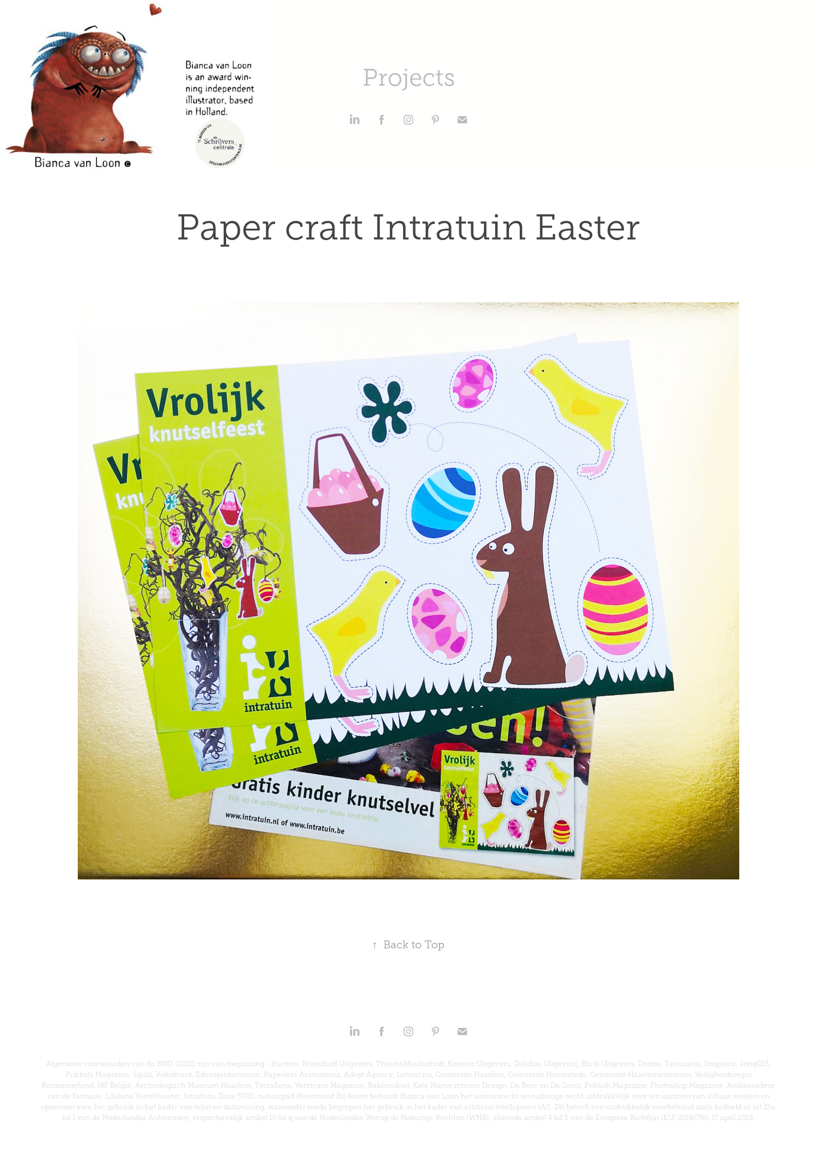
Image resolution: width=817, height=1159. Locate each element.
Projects (408, 77)
